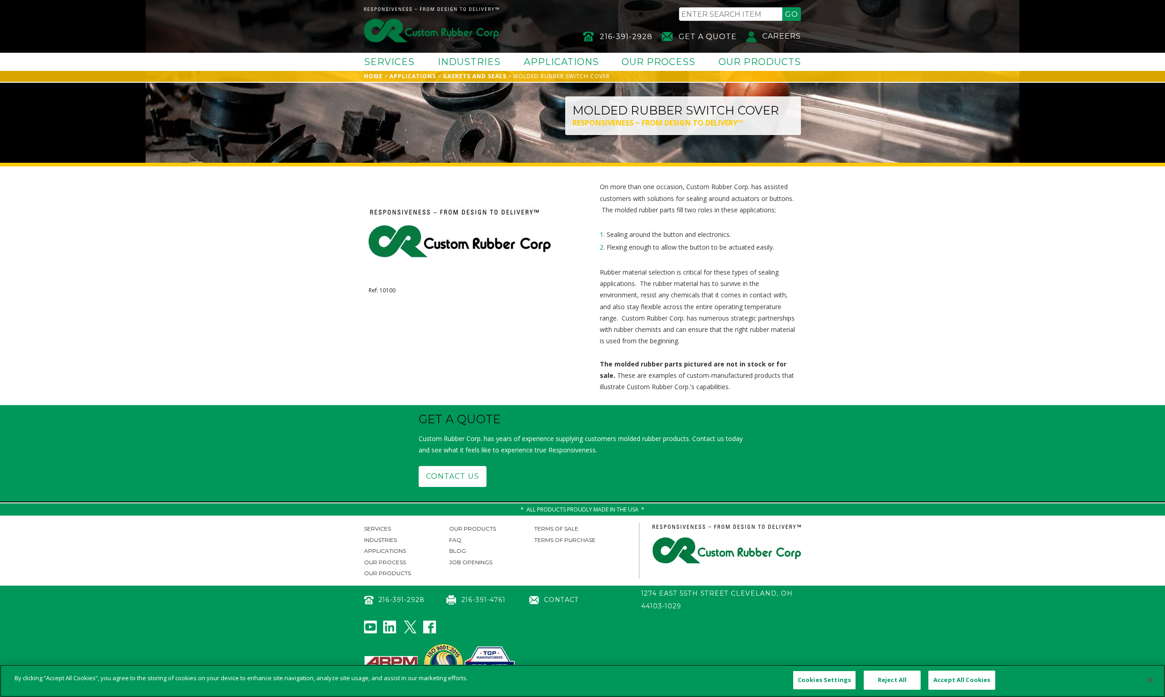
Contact (561, 600)
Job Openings (470, 562)
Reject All (892, 680)
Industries (469, 61)
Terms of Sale (556, 528)
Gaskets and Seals (475, 76)
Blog (457, 550)
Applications (561, 61)
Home (373, 76)
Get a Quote (708, 36)
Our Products (760, 61)
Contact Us (452, 476)
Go (791, 14)
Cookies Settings (824, 680)
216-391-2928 (626, 36)
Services (389, 61)
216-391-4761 (483, 600)
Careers (781, 36)
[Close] (1150, 680)
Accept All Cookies (961, 680)
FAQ (455, 540)
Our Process (658, 61)
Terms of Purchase (565, 540)
